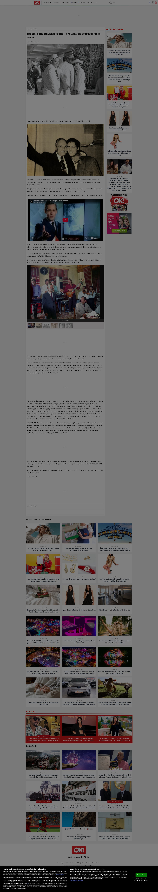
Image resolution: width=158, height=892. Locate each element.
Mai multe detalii (60, 874)
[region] (79, 879)
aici (28, 883)
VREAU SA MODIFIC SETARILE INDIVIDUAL (141, 879)
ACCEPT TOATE (141, 875)
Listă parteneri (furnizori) (76, 880)
